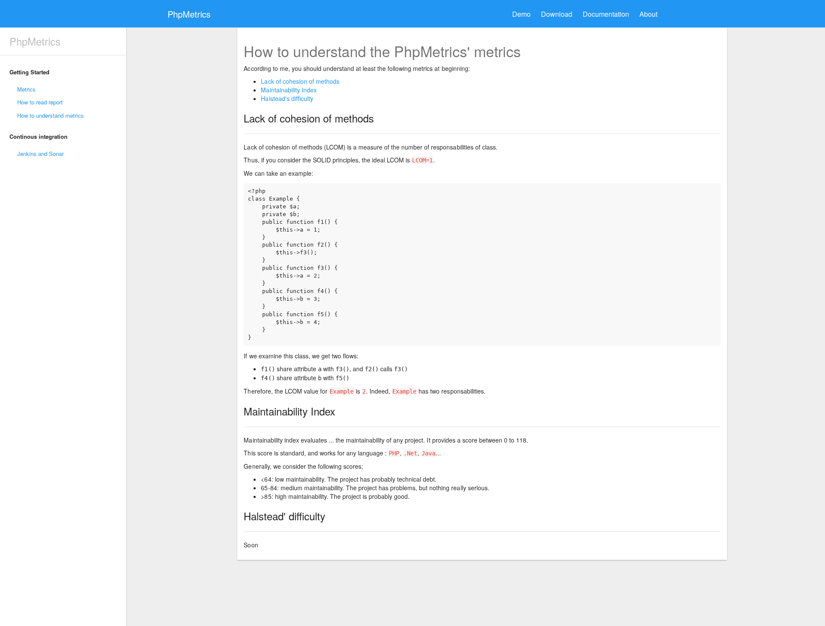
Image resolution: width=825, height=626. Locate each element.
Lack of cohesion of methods (300, 81)
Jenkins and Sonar (40, 154)
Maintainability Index (288, 90)
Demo (521, 14)
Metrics (26, 89)
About (648, 14)
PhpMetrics (189, 14)
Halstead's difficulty (287, 98)
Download (556, 14)
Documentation (606, 14)
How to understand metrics (50, 115)
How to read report (40, 102)
